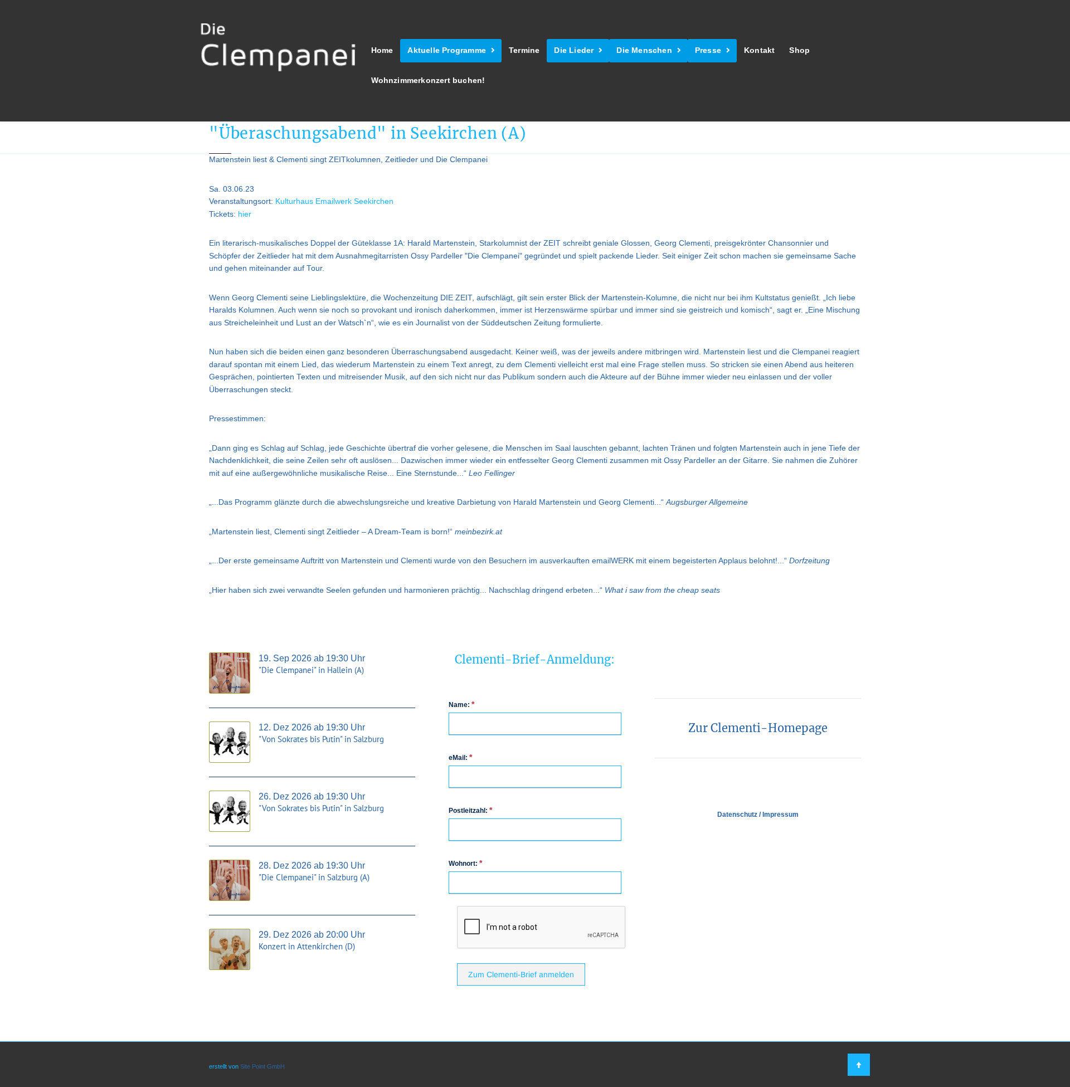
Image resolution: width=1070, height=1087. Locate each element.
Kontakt (759, 50)
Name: (461, 704)
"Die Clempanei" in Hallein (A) (311, 670)
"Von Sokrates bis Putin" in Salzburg (321, 739)
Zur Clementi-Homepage (758, 728)
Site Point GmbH (262, 1066)
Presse (708, 50)
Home (382, 50)
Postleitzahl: (470, 810)
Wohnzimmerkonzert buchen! (428, 80)
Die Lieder (574, 50)
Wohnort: (465, 863)
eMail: (460, 757)
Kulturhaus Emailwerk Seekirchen (334, 201)
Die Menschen (644, 50)
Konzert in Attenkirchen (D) (307, 946)
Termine (524, 50)
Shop (799, 50)
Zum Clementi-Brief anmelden (521, 974)
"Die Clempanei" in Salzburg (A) (314, 877)
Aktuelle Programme (446, 50)
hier (244, 214)
